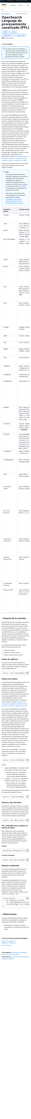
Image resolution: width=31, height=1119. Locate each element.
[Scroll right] (24, 5)
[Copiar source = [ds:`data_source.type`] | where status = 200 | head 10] (27, 820)
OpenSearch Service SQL (13, 201)
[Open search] (27, 5)
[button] (7, 44)
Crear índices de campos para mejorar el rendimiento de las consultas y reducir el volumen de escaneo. (15, 704)
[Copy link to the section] (2, 618)
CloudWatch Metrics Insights (14, 203)
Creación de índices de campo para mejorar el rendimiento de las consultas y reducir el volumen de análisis (15, 158)
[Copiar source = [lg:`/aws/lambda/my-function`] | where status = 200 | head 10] (27, 673)
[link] (21, 13)
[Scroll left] (9, 5)
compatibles (22, 186)
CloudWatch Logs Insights (14, 199)
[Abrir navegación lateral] (2, 9)
